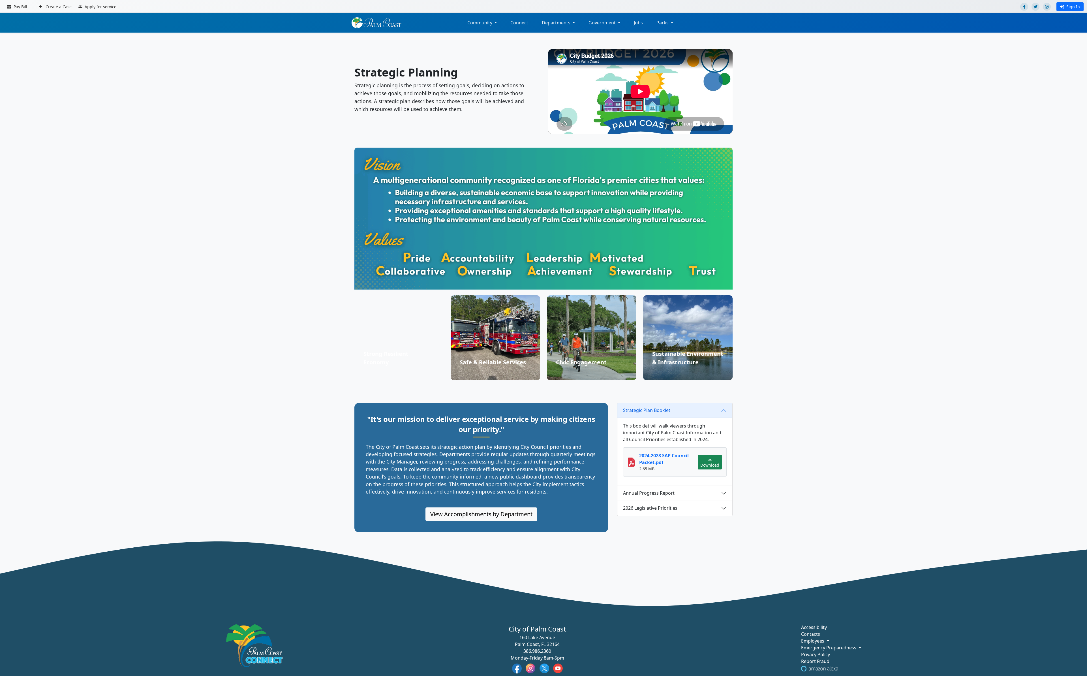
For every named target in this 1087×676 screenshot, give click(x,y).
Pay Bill (19, 6)
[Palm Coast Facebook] (517, 668)
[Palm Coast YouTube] (558, 668)
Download (709, 465)
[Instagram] (1047, 7)
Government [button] (603, 23)
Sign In (1073, 6)
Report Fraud (815, 661)
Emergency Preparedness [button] (829, 648)
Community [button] (480, 23)
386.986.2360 (537, 651)
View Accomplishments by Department (481, 514)
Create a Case (58, 6)
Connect (519, 23)
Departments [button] (557, 23)
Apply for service (100, 6)
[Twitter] (1035, 7)
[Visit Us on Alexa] (819, 668)
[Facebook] (1024, 7)
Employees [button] (813, 641)
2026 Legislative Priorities (650, 508)
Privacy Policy (815, 654)
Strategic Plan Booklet (646, 410)
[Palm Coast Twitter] (544, 668)
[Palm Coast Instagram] (530, 668)
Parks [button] (663, 23)
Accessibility (814, 627)
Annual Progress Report (649, 493)
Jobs (638, 23)
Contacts (810, 634)
